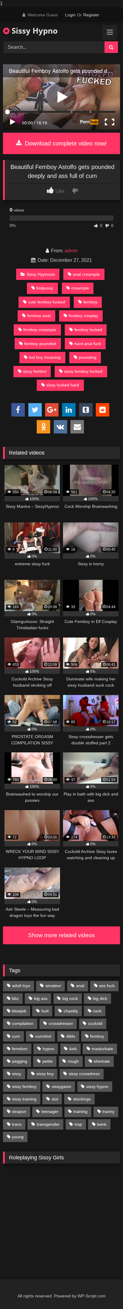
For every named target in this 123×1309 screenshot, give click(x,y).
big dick (100, 998)
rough (73, 1061)
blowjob (19, 1011)
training (80, 1111)
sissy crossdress (84, 1073)
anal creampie (86, 274)
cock (97, 1011)
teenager (50, 1111)
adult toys (21, 985)
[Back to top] (104, 1292)
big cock (70, 998)
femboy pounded (40, 343)
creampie (80, 288)
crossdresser (61, 1023)
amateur (53, 985)
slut (55, 1099)
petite (47, 1061)
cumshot (43, 1036)
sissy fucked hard (62, 385)
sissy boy (45, 1073)
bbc (15, 998)
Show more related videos (61, 935)
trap (78, 1124)
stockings (82, 1099)
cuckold (95, 1023)
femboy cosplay (83, 315)
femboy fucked (88, 329)
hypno (48, 1048)
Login (70, 14)
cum (16, 1036)
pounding (87, 357)
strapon (19, 1111)
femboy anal (38, 315)
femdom (19, 1048)
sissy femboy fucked (83, 371)
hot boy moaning (45, 357)
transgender (48, 1124)
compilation (22, 1023)
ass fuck (107, 985)
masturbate (102, 1048)
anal (80, 985)
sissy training (24, 1099)
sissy (16, 1073)
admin (71, 250)
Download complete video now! (65, 143)
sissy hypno (97, 1086)
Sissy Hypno (34, 30)
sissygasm (61, 1086)
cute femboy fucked (46, 302)
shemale (102, 1061)
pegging (19, 1061)
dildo (70, 1036)
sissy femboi (34, 371)
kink (73, 1048)
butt (45, 1011)
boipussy (44, 288)
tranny (108, 1111)
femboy (90, 302)
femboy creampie (39, 329)
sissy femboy (24, 1086)
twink (102, 1124)
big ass (40, 998)
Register (91, 14)
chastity (71, 1011)
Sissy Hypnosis (41, 274)
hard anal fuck (87, 343)
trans (16, 1124)
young (18, 1136)
